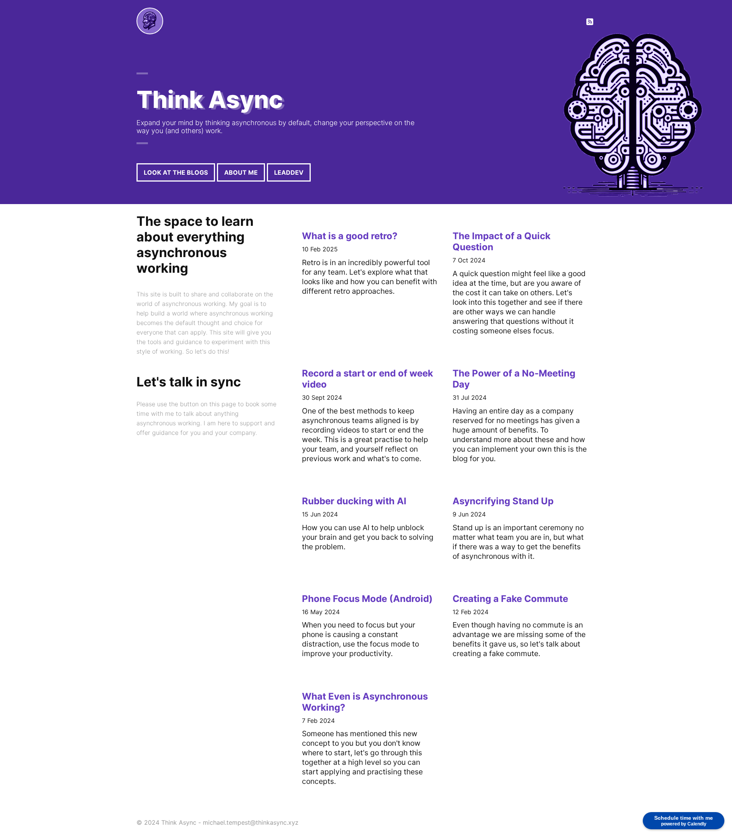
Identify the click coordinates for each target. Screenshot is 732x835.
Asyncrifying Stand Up (503, 501)
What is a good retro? (350, 235)
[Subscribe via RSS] (590, 22)
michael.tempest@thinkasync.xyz (251, 822)
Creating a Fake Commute (510, 598)
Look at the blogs (176, 172)
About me (241, 172)
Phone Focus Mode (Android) (367, 598)
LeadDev (288, 172)
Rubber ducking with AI (354, 501)
